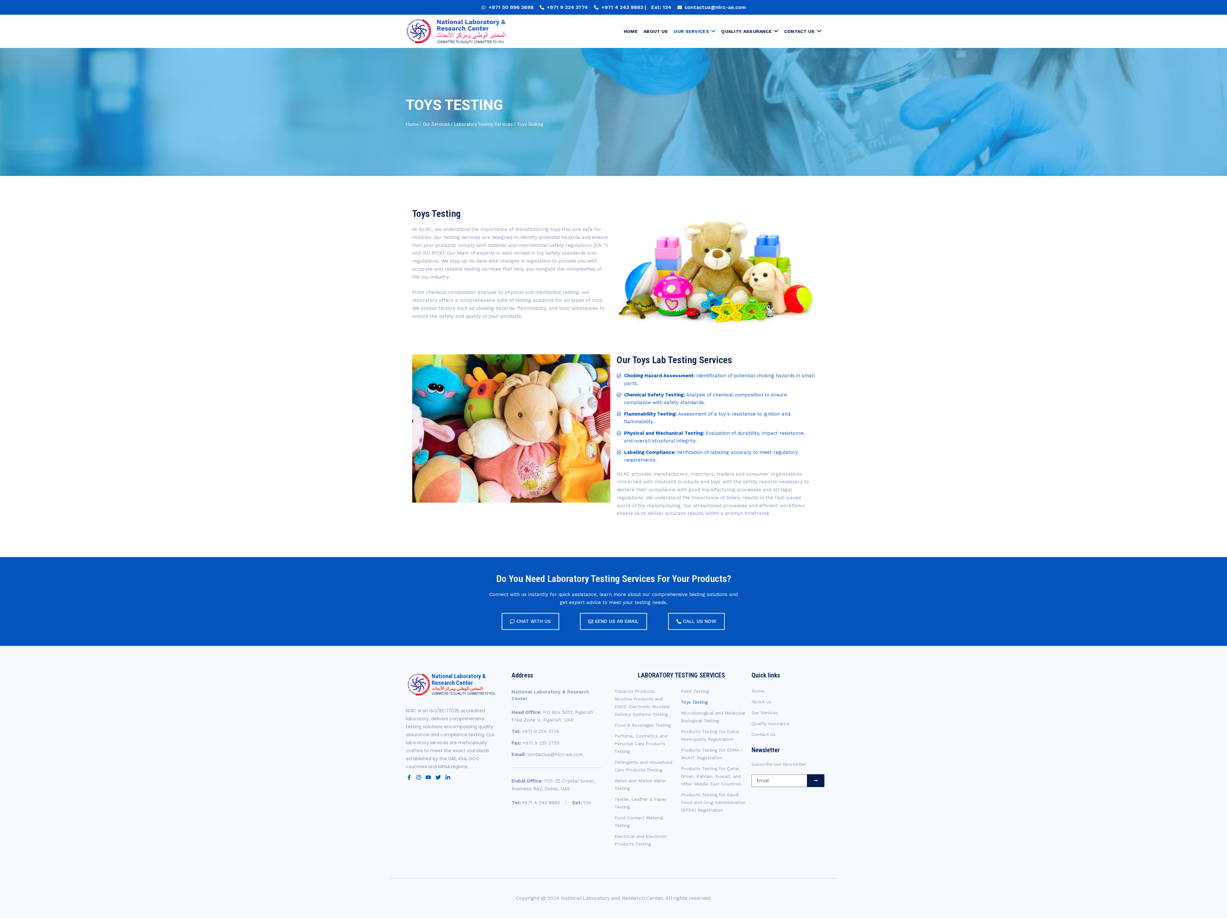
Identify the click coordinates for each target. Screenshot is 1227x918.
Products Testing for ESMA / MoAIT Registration (712, 753)
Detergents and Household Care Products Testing (643, 766)
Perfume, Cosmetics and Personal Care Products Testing (641, 743)
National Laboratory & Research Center (459, 679)
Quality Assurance (771, 723)
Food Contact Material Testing (638, 821)
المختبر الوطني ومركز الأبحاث (457, 688)
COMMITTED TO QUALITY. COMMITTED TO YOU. (464, 693)
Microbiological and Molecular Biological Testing (713, 716)
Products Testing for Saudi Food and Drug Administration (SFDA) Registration (713, 802)
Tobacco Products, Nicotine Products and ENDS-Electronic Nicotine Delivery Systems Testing (642, 703)
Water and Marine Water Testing (640, 784)
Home (758, 690)
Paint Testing (695, 691)
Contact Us (764, 734)
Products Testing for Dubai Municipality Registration (710, 735)
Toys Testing (694, 702)
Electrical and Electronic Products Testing (641, 840)
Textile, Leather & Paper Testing (640, 803)
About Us (761, 701)
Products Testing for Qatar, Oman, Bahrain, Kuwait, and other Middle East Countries (711, 776)
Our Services (765, 712)
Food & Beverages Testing (642, 725)
